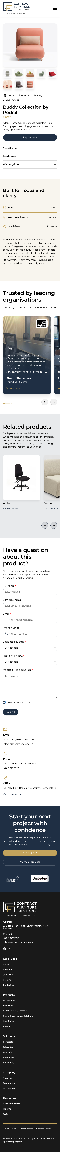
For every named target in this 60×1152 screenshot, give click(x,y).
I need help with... (13, 655)
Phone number (11, 627)
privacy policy (24, 702)
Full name (9, 585)
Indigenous (9, 1088)
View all (7, 1026)
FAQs (5, 1114)
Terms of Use (26, 1129)
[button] (54, 8)
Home (6, 964)
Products (7, 969)
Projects (7, 980)
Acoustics (8, 1005)
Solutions (8, 974)
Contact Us (8, 985)
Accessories (9, 1000)
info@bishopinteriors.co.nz (18, 744)
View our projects (30, 862)
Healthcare (8, 1057)
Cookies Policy (43, 1129)
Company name (12, 599)
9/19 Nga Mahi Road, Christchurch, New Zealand (25, 926)
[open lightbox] (30, 45)
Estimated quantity (14, 641)
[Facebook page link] (4, 948)
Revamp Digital (14, 1141)
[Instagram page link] (9, 948)
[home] (16, 8)
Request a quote (11, 1103)
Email (7, 613)
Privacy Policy (10, 1129)
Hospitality (8, 1021)
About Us (7, 1078)
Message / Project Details (18, 669)
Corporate (8, 1042)
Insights (7, 1109)
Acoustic (7, 1052)
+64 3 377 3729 (11, 768)
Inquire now (30, 137)
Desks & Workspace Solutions (18, 1016)
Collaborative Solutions (15, 1011)
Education (8, 1047)
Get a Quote (30, 852)
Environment (9, 1083)
